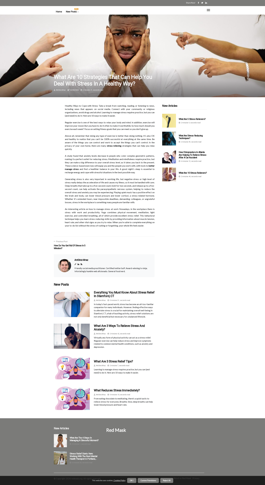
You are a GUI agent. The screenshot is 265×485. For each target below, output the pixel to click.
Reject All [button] (166, 480)
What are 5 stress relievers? (192, 119)
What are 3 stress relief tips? (113, 361)
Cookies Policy (119, 480)
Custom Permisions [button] (148, 480)
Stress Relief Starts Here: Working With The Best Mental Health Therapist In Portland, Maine (83, 456)
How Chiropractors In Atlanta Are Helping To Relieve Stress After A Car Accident (192, 155)
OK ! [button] (132, 480)
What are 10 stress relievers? (193, 172)
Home (59, 11)
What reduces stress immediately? (117, 390)
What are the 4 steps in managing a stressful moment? (84, 439)
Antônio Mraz (61, 90)
